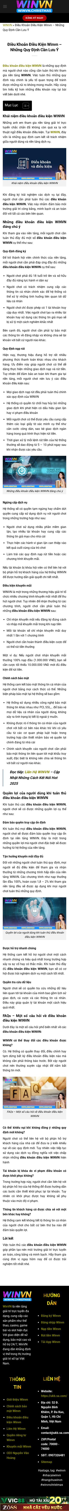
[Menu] (5, 6)
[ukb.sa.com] (34, 6)
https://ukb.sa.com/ (54, 1396)
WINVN (7, 25)
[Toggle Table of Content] (24, 106)
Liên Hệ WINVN (37, 772)
